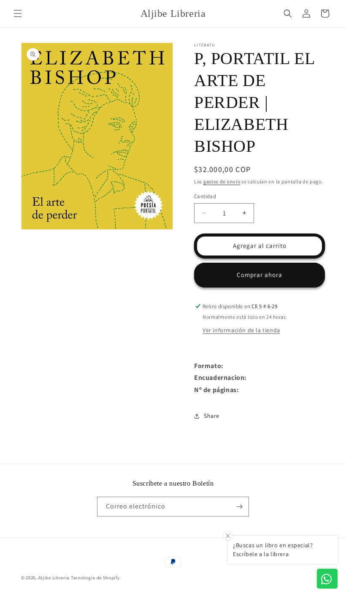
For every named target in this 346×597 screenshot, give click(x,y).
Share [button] (211, 416)
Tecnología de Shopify (95, 578)
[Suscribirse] (239, 506)
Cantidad (205, 196)
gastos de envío (222, 181)
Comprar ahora (259, 275)
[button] (17, 13)
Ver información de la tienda (241, 330)
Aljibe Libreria (54, 578)
